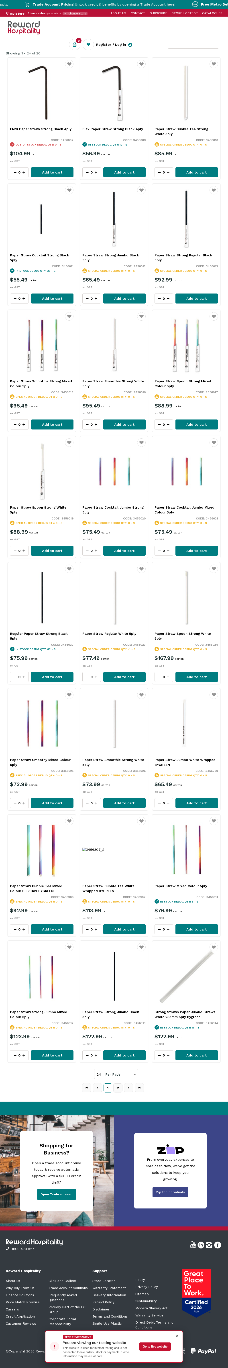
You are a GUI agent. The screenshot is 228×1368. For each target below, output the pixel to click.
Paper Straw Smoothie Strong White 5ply (113, 383)
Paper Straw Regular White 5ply (109, 634)
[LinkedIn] (201, 1246)
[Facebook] (218, 1246)
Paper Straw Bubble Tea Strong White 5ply (181, 131)
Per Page (112, 1074)
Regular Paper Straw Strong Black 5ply (39, 636)
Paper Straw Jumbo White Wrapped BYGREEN (185, 762)
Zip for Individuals (170, 1192)
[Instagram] (210, 1246)
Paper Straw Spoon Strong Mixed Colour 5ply (183, 383)
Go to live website (155, 1346)
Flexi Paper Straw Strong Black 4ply (40, 129)
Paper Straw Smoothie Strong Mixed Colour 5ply (41, 383)
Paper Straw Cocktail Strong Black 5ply (39, 257)
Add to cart (52, 172)
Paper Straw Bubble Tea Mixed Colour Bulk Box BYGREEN (36, 888)
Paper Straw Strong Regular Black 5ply (183, 257)
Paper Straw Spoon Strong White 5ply (38, 509)
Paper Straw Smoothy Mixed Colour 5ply (40, 762)
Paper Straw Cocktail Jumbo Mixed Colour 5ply (184, 509)
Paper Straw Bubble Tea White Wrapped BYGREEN (108, 888)
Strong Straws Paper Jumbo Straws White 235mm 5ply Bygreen (185, 1014)
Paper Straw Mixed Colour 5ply (181, 886)
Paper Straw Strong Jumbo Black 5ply (110, 257)
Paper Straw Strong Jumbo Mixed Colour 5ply (38, 1014)
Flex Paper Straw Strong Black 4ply (112, 129)
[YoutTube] (193, 1246)
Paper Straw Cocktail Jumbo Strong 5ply (113, 509)
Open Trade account (57, 1194)
